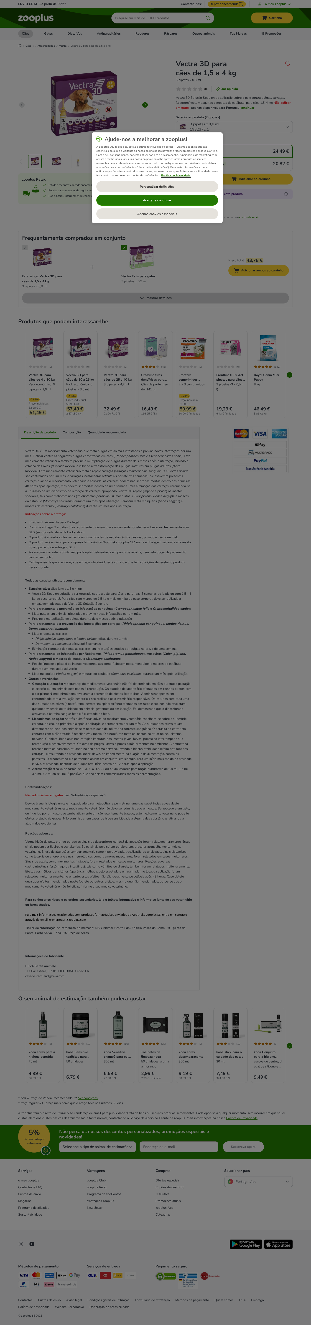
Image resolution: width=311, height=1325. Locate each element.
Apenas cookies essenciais (157, 214)
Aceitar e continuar (157, 200)
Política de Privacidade (176, 175)
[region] (157, 177)
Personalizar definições (157, 187)
